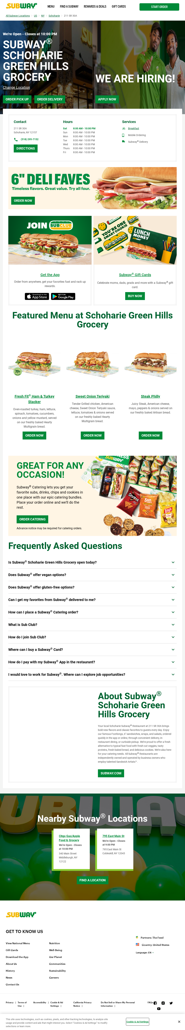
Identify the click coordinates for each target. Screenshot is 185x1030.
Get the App (50, 275)
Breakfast (133, 128)
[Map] (49, 734)
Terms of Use (22, 1004)
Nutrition (54, 943)
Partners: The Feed (152, 938)
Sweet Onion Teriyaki (92, 396)
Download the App (17, 957)
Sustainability (57, 971)
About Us (11, 964)
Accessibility (39, 1002)
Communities (57, 964)
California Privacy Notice (82, 1004)
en (143, 952)
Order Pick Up (17, 99)
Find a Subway (69, 6)
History (10, 971)
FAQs (150, 1002)
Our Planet (55, 957)
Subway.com (111, 773)
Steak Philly (150, 396)
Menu (51, 6)
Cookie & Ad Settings (56, 1004)
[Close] (179, 1022)
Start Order (159, 6)
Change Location (16, 87)
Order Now (23, 200)
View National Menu (18, 943)
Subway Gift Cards (135, 275)
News (9, 978)
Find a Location (92, 880)
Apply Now (107, 99)
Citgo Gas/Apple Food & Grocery (69, 838)
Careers (54, 978)
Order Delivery (50, 99)
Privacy (10, 1002)
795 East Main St (113, 836)
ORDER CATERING (32, 519)
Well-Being (55, 950)
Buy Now (135, 296)
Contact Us (12, 984)
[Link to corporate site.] (21, 926)
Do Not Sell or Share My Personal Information (118, 1004)
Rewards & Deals (95, 6)
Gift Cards (119, 6)
